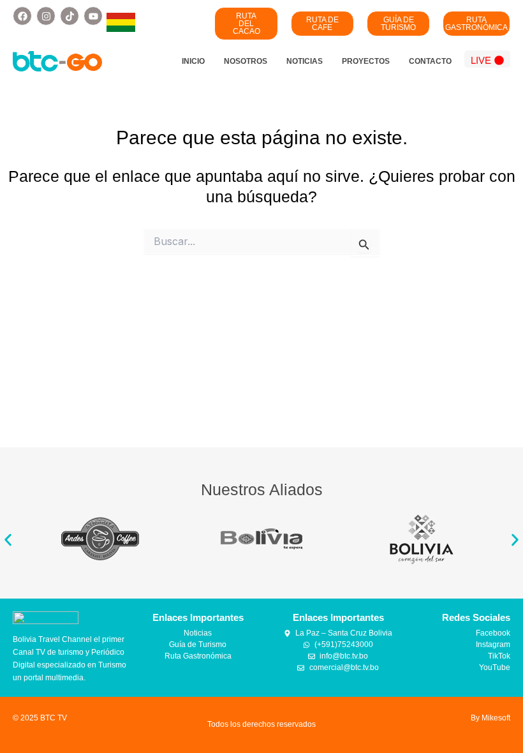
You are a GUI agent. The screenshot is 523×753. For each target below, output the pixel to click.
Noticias (304, 61)
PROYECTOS (366, 61)
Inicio (193, 61)
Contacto (430, 61)
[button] (8, 540)
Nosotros (245, 61)
